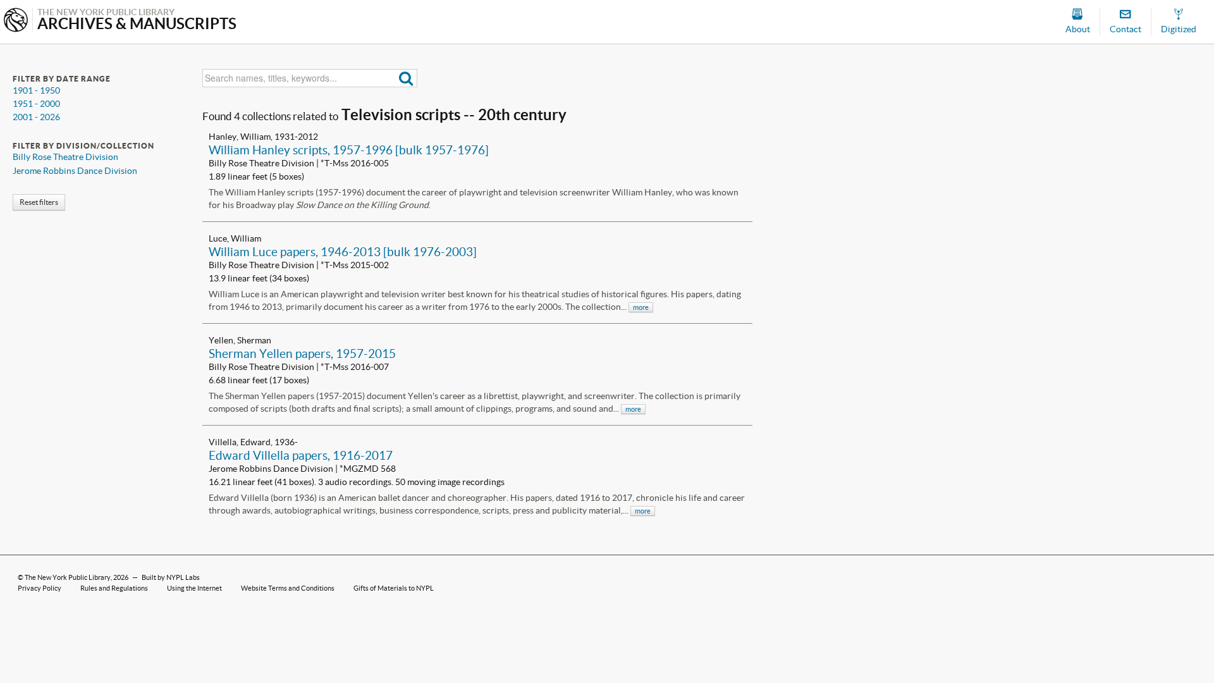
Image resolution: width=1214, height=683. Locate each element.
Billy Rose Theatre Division (65, 157)
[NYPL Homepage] (16, 21)
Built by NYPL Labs (171, 577)
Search (406, 78)
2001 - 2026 (36, 117)
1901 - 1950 (36, 90)
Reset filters (39, 202)
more (641, 307)
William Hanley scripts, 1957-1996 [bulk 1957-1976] (349, 150)
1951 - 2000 (36, 104)
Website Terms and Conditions (287, 588)
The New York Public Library (68, 577)
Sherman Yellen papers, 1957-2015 (302, 353)
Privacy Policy (39, 588)
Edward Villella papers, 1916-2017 (301, 455)
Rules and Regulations (114, 588)
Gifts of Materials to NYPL (393, 588)
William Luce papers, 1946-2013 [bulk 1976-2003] (343, 252)
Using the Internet (194, 588)
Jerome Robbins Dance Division (75, 171)
